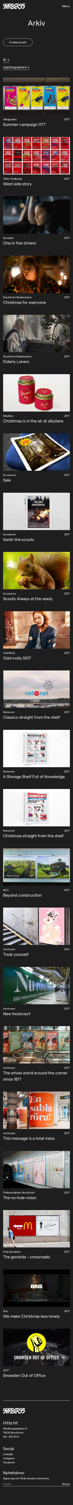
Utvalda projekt (18, 42)
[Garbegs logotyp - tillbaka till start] (14, 6)
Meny (66, 6)
